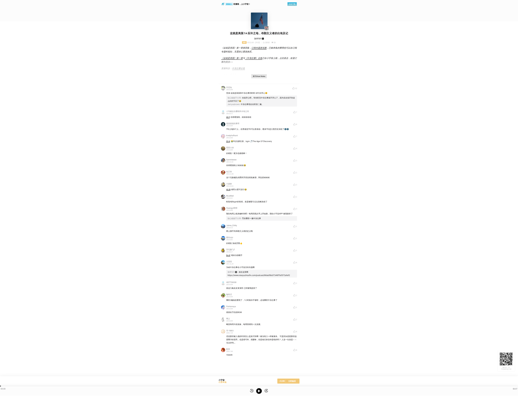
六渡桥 (229, 184)
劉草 (228, 349)
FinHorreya (231, 306)
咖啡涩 (229, 294)
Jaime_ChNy (231, 225)
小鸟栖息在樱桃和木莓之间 (237, 111)
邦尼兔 (229, 87)
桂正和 (229, 171)
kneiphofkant (232, 135)
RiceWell (230, 196)
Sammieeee (231, 159)
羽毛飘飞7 (230, 249)
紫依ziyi (229, 237)
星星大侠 (230, 147)
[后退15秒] (252, 391)
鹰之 (228, 318)
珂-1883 (230, 330)
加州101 (257, 38)
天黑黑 (229, 261)
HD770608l (231, 282)
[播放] (259, 391)
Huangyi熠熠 (231, 208)
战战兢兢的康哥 (232, 123)
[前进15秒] (266, 391)
